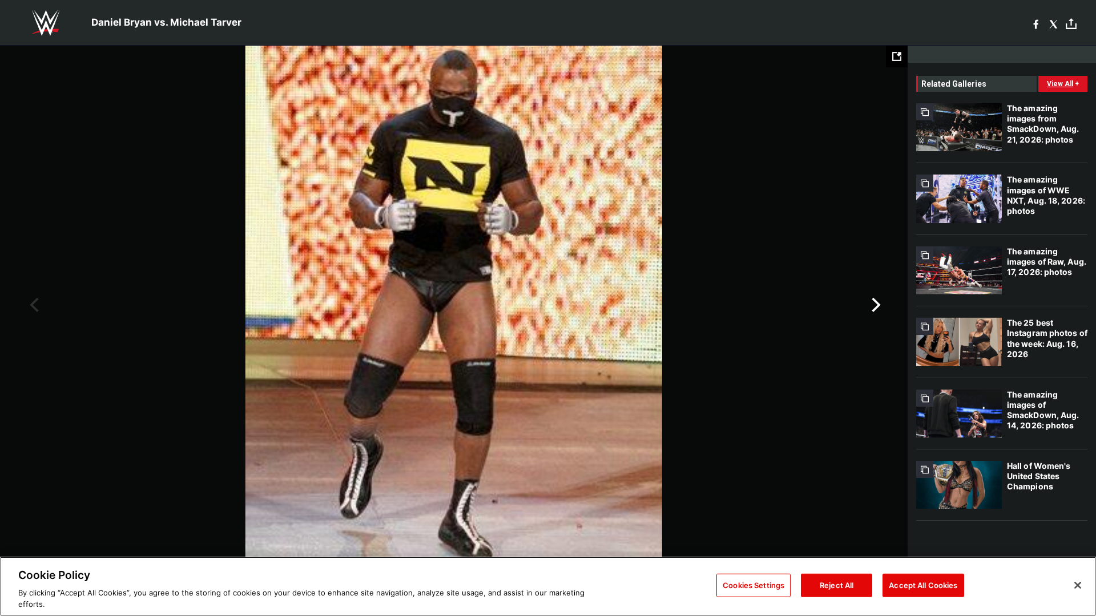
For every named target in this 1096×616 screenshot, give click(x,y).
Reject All (836, 585)
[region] (548, 586)
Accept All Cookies (923, 585)
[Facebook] (1036, 23)
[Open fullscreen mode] (897, 56)
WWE (45, 23)
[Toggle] (1071, 23)
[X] (1053, 23)
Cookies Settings (753, 585)
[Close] (1077, 585)
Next (875, 305)
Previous (33, 305)
